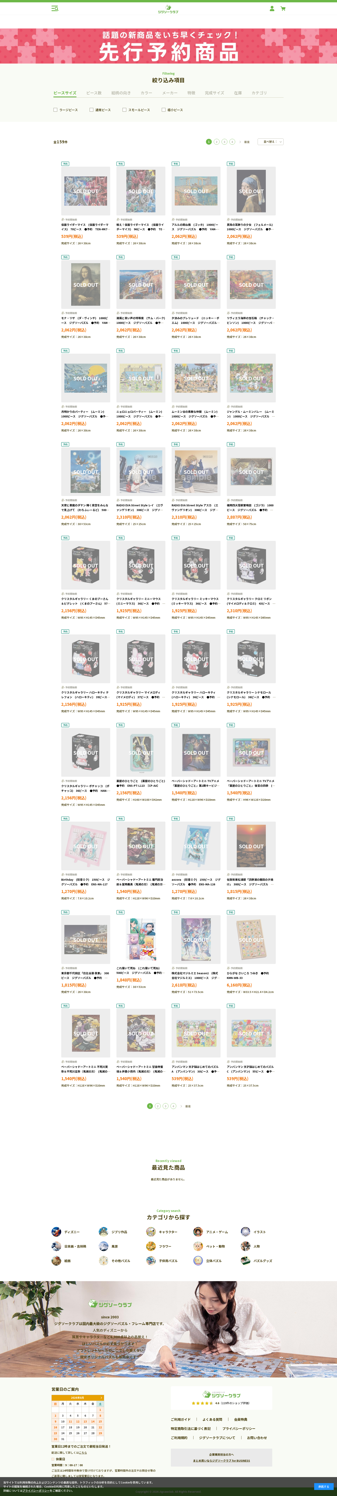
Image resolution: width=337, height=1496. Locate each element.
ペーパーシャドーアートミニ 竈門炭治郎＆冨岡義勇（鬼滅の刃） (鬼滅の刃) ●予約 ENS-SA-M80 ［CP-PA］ (141, 884)
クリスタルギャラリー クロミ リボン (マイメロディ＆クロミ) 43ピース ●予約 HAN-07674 (251, 603)
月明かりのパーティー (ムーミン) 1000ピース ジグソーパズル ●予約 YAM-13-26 (86, 416)
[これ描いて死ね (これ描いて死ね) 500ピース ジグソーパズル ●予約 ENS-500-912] (141, 939)
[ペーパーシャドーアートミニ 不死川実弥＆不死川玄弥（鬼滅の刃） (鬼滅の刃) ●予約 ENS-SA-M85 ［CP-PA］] (85, 1033)
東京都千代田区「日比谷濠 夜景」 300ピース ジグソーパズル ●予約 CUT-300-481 (85, 977)
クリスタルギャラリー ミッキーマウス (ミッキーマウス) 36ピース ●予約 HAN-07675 (196, 603)
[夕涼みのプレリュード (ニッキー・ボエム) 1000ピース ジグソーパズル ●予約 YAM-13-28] (196, 284)
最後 (247, 141)
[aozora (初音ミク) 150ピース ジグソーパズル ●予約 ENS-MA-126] (196, 846)
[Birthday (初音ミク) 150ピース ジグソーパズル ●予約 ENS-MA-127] (85, 846)
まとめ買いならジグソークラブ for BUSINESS (221, 1460)
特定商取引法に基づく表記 (191, 1428)
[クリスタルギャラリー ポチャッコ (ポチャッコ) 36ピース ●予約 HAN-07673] (85, 752)
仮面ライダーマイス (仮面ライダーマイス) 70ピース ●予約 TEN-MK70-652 (85, 229)
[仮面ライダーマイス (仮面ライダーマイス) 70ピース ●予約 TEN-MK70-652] (85, 191)
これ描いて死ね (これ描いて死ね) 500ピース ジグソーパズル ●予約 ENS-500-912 (140, 972)
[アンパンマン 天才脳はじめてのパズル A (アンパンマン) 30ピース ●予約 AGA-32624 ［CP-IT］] (196, 1033)
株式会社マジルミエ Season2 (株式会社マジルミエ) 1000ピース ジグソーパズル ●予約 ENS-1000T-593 (196, 977)
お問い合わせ (257, 1437)
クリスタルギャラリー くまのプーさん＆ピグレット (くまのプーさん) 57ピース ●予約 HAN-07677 (85, 603)
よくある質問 (212, 1419)
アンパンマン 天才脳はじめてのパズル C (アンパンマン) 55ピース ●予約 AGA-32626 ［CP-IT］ (252, 1071)
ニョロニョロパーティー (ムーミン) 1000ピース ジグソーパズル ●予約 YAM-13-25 (141, 416)
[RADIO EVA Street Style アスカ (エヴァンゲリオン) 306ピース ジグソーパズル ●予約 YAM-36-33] (196, 471)
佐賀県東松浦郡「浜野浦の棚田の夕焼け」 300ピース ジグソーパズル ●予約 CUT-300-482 (250, 884)
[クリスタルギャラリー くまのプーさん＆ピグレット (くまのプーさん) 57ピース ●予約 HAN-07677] (85, 565)
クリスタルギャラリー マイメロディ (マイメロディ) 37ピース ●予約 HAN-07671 (139, 697)
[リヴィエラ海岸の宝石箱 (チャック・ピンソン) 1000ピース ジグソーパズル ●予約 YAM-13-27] (251, 284)
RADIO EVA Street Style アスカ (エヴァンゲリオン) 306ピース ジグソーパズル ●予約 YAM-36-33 (195, 509)
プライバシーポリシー (238, 1428)
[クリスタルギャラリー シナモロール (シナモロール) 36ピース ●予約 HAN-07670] (251, 659)
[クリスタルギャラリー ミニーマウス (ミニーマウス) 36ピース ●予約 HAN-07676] (141, 565)
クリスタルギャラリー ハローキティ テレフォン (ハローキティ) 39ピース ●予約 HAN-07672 (85, 697)
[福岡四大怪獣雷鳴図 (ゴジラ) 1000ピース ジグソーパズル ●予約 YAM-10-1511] (251, 471)
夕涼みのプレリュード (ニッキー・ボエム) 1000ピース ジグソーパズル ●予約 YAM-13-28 (196, 322)
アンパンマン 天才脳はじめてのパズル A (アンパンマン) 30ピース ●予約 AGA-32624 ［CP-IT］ (197, 1071)
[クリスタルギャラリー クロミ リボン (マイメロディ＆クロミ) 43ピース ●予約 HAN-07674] (251, 565)
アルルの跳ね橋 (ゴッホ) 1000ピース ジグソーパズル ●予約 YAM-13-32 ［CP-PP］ (195, 229)
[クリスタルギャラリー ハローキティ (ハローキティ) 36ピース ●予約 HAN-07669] (196, 659)
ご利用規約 (179, 1437)
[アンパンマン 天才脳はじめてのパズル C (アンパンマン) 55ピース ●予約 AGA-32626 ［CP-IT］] (251, 1033)
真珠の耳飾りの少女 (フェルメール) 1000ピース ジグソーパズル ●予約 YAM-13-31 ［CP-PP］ (252, 229)
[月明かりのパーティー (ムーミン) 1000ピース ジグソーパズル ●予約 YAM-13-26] (85, 378)
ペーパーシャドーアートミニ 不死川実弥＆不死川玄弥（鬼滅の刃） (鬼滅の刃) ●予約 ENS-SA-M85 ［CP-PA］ (85, 1071)
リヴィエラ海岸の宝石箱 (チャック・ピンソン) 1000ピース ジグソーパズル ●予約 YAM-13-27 (251, 322)
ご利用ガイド (181, 1419)
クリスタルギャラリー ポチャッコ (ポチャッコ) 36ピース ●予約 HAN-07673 (85, 790)
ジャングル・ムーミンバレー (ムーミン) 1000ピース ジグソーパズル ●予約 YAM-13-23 (251, 416)
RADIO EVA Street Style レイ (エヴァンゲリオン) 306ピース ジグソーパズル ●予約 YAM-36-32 (139, 509)
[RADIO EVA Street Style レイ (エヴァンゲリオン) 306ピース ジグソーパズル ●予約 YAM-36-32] (141, 471)
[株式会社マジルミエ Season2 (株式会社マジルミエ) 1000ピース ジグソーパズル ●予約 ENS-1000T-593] (196, 939)
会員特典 (240, 1419)
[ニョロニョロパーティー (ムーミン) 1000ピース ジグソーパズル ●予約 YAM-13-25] (141, 378)
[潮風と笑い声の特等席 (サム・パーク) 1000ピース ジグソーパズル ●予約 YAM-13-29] (141, 284)
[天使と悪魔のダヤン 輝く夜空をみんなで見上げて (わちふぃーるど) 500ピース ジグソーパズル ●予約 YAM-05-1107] (85, 471)
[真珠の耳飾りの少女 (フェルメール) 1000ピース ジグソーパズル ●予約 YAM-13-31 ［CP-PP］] (251, 191)
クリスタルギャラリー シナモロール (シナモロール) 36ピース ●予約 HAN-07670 (250, 697)
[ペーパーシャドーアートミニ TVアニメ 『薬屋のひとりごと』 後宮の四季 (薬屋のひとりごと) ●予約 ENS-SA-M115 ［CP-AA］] (251, 752)
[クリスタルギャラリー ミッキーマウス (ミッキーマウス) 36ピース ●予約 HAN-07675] (196, 565)
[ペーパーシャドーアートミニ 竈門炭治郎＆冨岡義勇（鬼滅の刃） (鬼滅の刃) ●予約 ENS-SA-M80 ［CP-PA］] (141, 846)
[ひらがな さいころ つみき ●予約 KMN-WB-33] (251, 939)
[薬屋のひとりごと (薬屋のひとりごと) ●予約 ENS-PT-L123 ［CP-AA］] (141, 752)
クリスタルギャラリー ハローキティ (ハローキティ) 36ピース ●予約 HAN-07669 (195, 697)
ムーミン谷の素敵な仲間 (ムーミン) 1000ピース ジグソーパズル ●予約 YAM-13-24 (196, 416)
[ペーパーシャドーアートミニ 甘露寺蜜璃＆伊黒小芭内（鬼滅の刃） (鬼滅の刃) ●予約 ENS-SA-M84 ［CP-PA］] (141, 1033)
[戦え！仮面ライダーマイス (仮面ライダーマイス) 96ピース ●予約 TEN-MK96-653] (141, 191)
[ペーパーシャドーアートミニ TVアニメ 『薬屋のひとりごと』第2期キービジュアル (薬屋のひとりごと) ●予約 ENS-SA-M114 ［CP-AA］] (196, 752)
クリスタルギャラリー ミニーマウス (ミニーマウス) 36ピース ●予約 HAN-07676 (139, 603)
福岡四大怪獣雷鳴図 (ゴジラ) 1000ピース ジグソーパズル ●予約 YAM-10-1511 (250, 509)
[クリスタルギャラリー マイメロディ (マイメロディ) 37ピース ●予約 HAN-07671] (141, 659)
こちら (83, 1452)
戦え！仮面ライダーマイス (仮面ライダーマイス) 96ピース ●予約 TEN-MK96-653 (140, 229)
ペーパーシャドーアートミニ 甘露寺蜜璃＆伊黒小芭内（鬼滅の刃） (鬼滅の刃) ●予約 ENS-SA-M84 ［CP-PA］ (140, 1071)
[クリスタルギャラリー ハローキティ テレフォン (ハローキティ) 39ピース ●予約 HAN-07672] (85, 659)
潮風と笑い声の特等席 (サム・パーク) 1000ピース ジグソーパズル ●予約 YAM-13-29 (142, 322)
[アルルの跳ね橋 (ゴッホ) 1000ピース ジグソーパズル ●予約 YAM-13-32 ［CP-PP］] (196, 191)
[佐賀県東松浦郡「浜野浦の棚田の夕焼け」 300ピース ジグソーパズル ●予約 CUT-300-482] (251, 846)
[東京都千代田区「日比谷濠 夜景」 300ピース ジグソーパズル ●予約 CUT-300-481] (85, 939)
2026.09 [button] (101, 1398)
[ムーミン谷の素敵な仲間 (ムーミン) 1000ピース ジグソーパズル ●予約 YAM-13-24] (196, 378)
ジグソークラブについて (217, 1437)
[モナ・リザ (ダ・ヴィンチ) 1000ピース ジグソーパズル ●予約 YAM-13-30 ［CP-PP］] (85, 284)
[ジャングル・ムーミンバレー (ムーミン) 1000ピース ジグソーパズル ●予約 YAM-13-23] (251, 378)
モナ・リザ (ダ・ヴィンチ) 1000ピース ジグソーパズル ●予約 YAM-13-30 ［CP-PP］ (85, 322)
